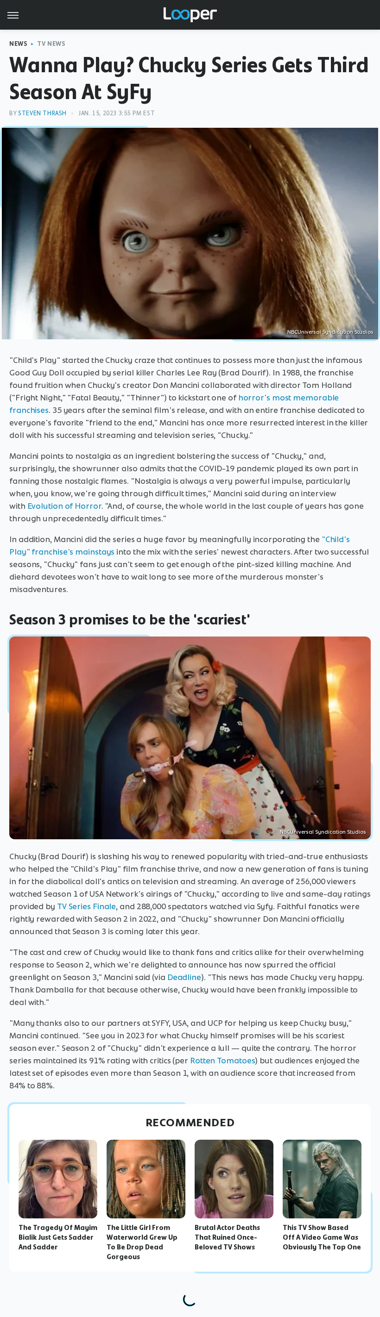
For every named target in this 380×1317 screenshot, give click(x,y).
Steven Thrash (42, 113)
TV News (51, 44)
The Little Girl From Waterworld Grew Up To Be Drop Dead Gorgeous (142, 1242)
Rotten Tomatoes (222, 1060)
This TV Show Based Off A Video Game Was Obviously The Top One (322, 1237)
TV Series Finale (86, 906)
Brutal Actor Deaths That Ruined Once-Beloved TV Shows (227, 1237)
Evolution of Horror (64, 506)
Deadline (184, 977)
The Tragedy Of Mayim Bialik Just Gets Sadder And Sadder (58, 1237)
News (18, 44)
